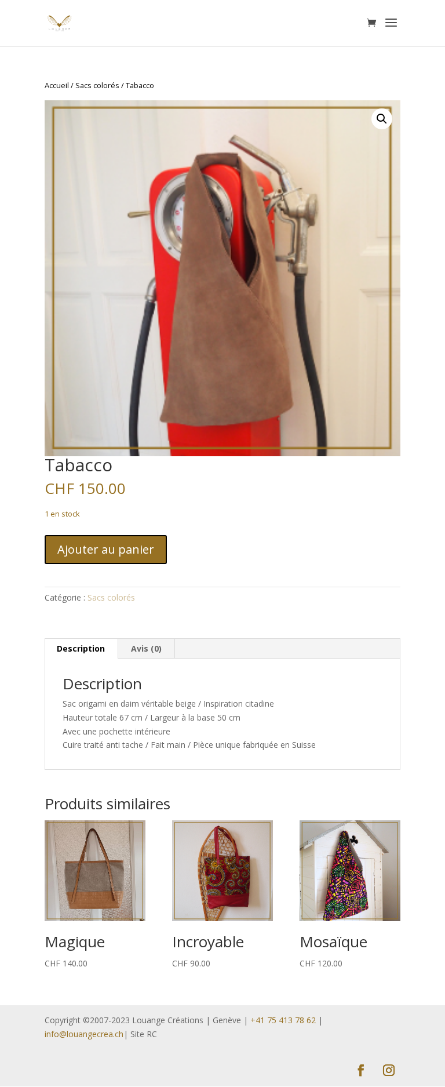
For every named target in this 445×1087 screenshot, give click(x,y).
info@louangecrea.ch (84, 1033)
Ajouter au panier (105, 549)
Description (81, 648)
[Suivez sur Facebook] (361, 1070)
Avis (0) (146, 648)
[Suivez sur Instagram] (388, 1070)
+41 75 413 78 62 (283, 1020)
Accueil (57, 85)
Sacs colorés (97, 85)
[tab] (81, 649)
